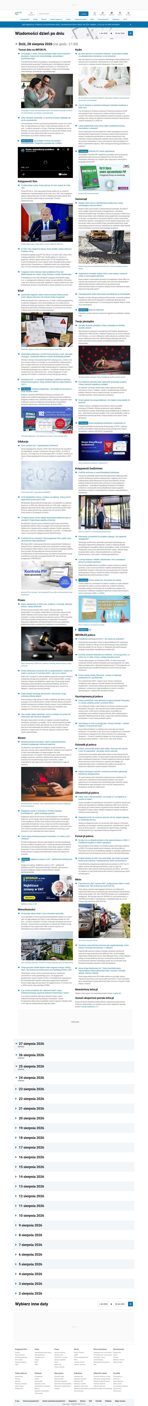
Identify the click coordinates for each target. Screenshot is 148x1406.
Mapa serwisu (120, 1401)
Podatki (17, 1352)
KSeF (125, 19)
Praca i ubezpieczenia (81, 1357)
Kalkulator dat (78, 1376)
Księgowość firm (27, 181)
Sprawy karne (58, 1355)
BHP (36, 1362)
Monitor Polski (58, 1379)
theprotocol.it (117, 1388)
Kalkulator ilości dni (80, 1379)
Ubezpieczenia (39, 1357)
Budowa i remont (118, 1359)
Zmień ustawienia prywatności (53, 1401)
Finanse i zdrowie (79, 1364)
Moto (92, 19)
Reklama (108, 1401)
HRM (36, 1364)
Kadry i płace (19, 1386)
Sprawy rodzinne (59, 1352)
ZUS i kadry (19, 1359)
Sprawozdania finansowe (102, 1362)
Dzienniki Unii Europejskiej (62, 1383)
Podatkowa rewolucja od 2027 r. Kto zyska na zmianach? (101, 639)
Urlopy (37, 1359)
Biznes (43, 19)
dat (90, 630)
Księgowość (25, 19)
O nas (17, 1401)
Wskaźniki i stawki (100, 1373)
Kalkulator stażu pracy (81, 1386)
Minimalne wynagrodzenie (102, 1379)
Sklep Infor (57, 1364)
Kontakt (99, 1401)
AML (95, 1364)
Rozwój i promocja (21, 1383)
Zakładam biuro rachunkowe (103, 1352)
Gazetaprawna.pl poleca (89, 696)
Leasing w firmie (79, 1362)
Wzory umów (117, 1383)
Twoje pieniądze (80, 19)
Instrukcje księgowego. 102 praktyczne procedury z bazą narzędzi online (44, 436)
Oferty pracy (117, 1391)
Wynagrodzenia (40, 1355)
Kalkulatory (78, 1373)
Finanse (115, 1357)
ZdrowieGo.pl (117, 1376)
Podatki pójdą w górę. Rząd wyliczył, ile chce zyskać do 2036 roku (42, 244)
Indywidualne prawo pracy (43, 1352)
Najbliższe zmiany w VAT (29, 904)
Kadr (78, 49)
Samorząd (81, 199)
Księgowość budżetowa (88, 468)
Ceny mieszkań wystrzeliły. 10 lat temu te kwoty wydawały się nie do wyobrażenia (47, 962)
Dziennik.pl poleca (85, 744)
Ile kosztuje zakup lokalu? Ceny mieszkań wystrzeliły (42, 913)
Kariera (82, 1401)
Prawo (68, 19)
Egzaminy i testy (40, 1383)
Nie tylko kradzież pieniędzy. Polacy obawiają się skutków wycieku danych (102, 377)
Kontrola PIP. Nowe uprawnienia (101, 151)
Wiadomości (117, 1352)
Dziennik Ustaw (59, 1376)
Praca (56, 1362)
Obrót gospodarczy (21, 1357)
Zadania (17, 1381)
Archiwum (116, 1379)
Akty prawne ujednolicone (62, 1386)
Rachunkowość (20, 1355)
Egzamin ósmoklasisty (42, 1391)
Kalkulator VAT (78, 1381)
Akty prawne (58, 1373)
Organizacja (19, 1376)
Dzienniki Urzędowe (60, 1381)
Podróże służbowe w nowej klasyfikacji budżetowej (99, 472)
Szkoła (37, 1379)
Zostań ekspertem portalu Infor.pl (94, 998)
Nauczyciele (38, 1381)
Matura (37, 1388)
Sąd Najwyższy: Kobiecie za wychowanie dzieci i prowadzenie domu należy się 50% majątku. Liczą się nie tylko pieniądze (71, 24)
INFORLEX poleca (85, 635)
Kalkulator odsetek (80, 1383)
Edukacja (116, 19)
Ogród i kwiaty (117, 1362)
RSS (90, 1401)
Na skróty (116, 1373)
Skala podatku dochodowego (103, 1388)
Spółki (76, 1355)
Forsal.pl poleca (84, 836)
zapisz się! (117, 993)
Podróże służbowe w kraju (102, 1376)
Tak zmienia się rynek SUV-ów (88, 940)
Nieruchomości (103, 19)
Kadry (35, 19)
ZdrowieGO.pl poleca (87, 792)
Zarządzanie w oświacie (42, 1386)
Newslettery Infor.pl (86, 989)
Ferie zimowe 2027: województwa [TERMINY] (39, 446)
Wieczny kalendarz (96, 310)
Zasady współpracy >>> (89, 1007)
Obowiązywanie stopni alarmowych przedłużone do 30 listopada (104, 294)
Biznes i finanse (79, 1352)
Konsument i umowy (60, 1357)
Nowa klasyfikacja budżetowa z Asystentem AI (107, 423)
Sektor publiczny (56, 19)
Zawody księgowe (20, 1362)
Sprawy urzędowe (60, 1359)
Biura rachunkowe (100, 1349)
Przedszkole (38, 1376)
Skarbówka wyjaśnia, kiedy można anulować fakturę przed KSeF (41, 349)
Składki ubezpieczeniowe (102, 1381)
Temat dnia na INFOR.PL (32, 49)
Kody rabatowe (118, 1381)
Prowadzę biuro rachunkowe (103, 1355)
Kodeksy (57, 1388)
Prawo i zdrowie (59, 1367)
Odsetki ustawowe (99, 1386)
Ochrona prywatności (31, 1401)
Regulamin (73, 1401)
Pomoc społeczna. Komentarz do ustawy (104, 580)
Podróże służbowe (99, 1383)
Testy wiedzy (39, 1393)
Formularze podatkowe (120, 1386)
